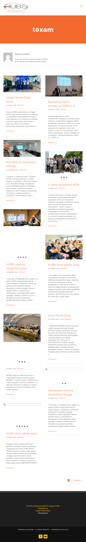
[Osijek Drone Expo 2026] (22, 83)
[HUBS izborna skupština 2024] (22, 217)
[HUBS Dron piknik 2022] (22, 415)
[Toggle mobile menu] (81, 6)
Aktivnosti (20, 105)
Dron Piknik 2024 (59, 315)
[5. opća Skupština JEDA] (64, 162)
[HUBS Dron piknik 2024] (64, 247)
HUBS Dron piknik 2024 (63, 264)
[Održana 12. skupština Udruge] (22, 148)
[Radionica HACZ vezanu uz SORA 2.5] (64, 86)
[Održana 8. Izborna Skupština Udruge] (64, 376)
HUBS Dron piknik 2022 (21, 433)
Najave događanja (66, 319)
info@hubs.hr (43, 513)
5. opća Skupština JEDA (64, 184)
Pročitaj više (10, 131)
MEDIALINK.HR (64, 529)
